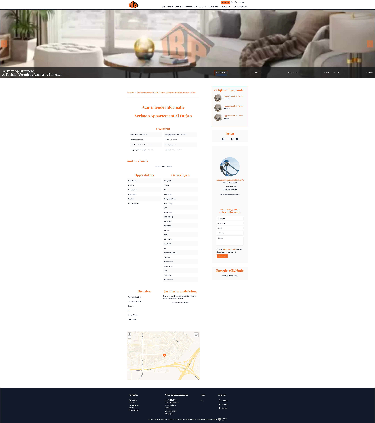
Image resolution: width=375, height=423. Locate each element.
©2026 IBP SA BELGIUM (157, 419)
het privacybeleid (229, 249)
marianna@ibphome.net (231, 194)
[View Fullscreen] (129, 341)
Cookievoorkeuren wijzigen (207, 419)
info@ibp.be (169, 414)
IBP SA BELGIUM (171, 400)
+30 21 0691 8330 (231, 187)
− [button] (129, 337)
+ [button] (129, 334)
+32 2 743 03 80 (170, 411)
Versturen (222, 256)
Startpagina (130, 92)
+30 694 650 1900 (231, 189)
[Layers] (196, 335)
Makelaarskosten (190, 419)
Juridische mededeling (175, 419)
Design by (224, 419)
